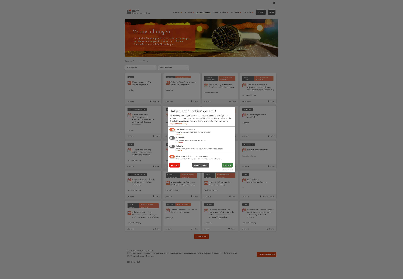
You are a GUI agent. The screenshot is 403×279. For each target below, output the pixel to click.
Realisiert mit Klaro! (227, 169)
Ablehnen (175, 165)
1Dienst (179, 150)
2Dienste (179, 142)
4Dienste (179, 134)
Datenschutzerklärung (178, 123)
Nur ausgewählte (201, 165)
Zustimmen (227, 165)
